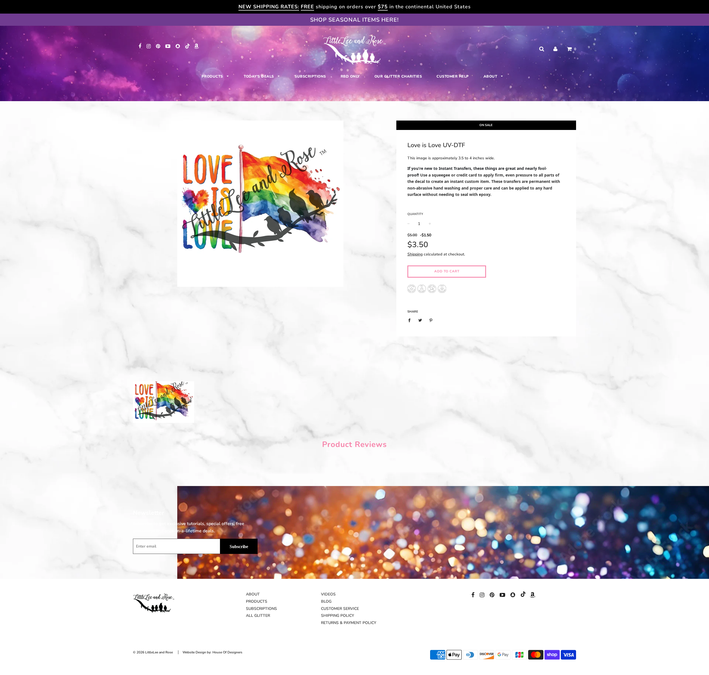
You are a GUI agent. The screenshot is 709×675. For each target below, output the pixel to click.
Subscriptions (310, 76)
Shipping (415, 254)
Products (213, 76)
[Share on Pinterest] (431, 320)
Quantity (415, 214)
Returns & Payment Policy (348, 622)
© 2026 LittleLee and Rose (153, 652)
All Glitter (258, 615)
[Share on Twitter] (420, 320)
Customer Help (452, 76)
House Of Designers (227, 652)
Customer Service (340, 608)
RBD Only (350, 76)
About (491, 76)
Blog (326, 601)
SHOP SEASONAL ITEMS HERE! (354, 20)
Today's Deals (259, 76)
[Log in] (555, 49)
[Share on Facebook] (410, 320)
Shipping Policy (337, 615)
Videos (328, 594)
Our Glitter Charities (398, 76)
